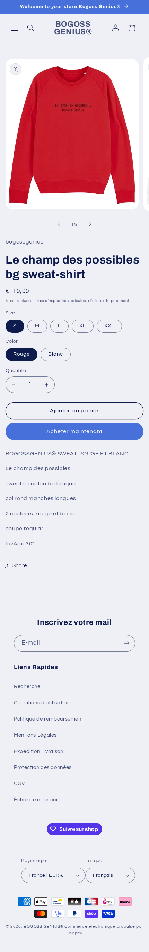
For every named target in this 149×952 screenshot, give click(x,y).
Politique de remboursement (48, 719)
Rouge (21, 354)
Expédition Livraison (38, 751)
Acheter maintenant (74, 431)
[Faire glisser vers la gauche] (59, 224)
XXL (109, 326)
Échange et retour (36, 799)
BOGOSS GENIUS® (43, 927)
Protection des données (43, 767)
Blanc (55, 354)
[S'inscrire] (127, 643)
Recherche (27, 686)
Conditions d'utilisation (42, 702)
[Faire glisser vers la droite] (90, 224)
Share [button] (19, 565)
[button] (15, 28)
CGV (19, 783)
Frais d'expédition (52, 301)
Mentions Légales (35, 735)
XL (82, 326)
